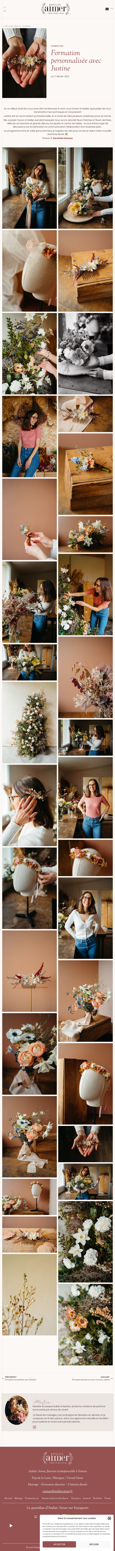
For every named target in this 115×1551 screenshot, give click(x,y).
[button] (109, 1518)
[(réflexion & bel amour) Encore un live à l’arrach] (10, 1525)
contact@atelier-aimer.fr (58, 1491)
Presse (107, 1498)
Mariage (18, 1498)
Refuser (94, 1544)
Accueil (8, 1498)
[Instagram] (34, 1427)
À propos (76, 1498)
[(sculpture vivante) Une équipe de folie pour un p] (29, 1525)
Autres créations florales (54, 1498)
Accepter (59, 1544)
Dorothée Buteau (63, 138)
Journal (86, 1498)
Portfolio (97, 1498)
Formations (30, 1498)
